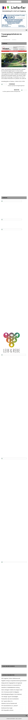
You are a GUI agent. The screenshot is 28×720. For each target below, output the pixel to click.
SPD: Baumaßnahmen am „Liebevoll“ (9, 705)
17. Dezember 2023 (6, 39)
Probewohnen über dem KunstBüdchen (10, 698)
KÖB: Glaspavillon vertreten (7, 710)
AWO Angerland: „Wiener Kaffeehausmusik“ (10, 678)
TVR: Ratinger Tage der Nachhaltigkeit (9, 696)
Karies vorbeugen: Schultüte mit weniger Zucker (11, 689)
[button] (26, 30)
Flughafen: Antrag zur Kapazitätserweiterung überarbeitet (14, 680)
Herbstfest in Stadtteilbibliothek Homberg (10, 687)
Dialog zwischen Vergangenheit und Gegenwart (11, 683)
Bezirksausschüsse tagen (7, 708)
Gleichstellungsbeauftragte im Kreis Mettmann (11, 694)
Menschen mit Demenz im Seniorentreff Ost (11, 685)
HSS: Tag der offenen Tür (6, 701)
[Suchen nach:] (14, 1)
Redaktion (14, 39)
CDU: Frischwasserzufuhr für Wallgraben (10, 692)
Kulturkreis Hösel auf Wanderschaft (9, 703)
